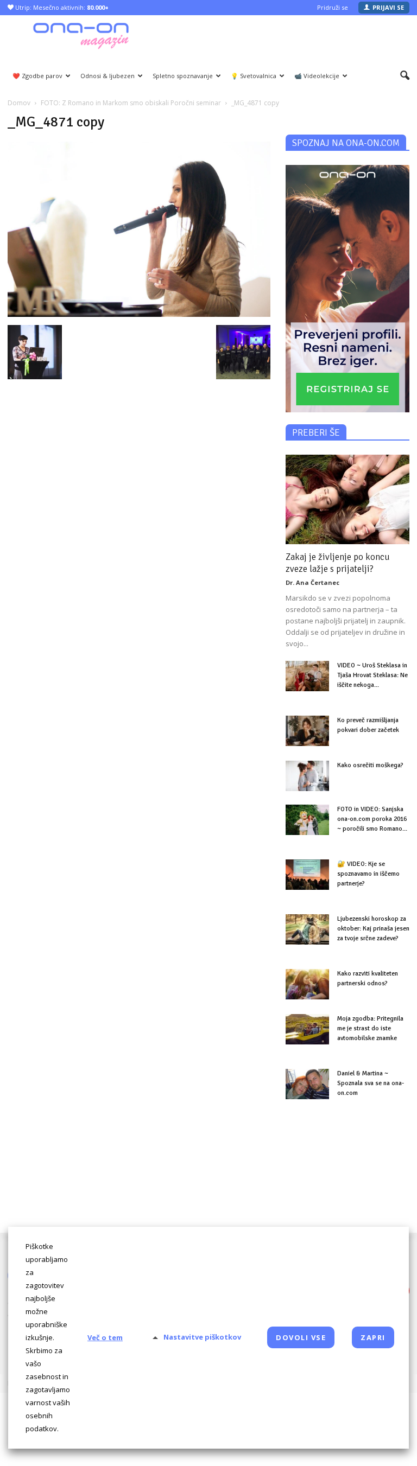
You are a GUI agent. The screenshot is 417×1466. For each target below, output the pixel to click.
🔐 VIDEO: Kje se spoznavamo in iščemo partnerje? (368, 874)
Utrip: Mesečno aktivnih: (61, 7)
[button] (404, 76)
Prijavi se (388, 7)
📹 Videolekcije (316, 76)
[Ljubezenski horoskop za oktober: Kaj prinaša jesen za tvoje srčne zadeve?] (307, 929)
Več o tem (105, 1337)
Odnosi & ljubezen (107, 76)
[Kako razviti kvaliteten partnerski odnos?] (307, 984)
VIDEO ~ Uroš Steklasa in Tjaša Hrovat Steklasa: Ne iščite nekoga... (372, 675)
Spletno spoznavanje (183, 76)
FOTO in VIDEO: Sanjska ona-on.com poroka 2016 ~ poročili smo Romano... (372, 819)
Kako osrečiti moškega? (370, 765)
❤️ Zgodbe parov (37, 76)
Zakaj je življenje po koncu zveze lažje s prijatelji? (338, 563)
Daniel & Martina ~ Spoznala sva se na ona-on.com (370, 1083)
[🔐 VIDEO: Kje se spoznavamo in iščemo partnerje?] (307, 874)
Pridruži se (332, 7)
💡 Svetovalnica (253, 76)
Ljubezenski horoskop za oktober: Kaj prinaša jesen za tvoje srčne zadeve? (373, 928)
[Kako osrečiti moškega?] (307, 776)
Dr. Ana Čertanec (312, 582)
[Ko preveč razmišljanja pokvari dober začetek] (307, 731)
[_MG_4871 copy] (139, 314)
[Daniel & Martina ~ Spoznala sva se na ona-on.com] (307, 1084)
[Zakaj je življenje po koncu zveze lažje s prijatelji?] (347, 499)
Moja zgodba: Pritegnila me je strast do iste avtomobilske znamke (370, 1028)
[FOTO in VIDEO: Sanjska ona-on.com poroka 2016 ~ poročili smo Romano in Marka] (307, 820)
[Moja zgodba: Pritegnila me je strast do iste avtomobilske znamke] (307, 1029)
